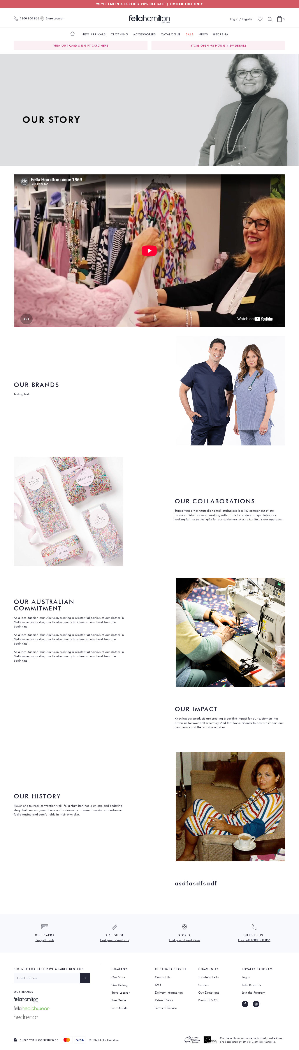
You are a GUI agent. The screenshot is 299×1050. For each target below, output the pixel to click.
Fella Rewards (251, 985)
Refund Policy (164, 1000)
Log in (246, 977)
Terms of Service (166, 1008)
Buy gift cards (44, 940)
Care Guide (119, 1008)
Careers (203, 985)
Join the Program (254, 992)
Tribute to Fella (208, 977)
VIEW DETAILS (236, 45)
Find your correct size (114, 940)
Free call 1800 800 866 (254, 940)
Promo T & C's (208, 1000)
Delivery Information (169, 992)
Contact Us (163, 977)
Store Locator (120, 992)
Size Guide (118, 1000)
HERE (104, 45)
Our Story (118, 977)
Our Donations (208, 992)
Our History (119, 985)
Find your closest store (184, 940)
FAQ (158, 985)
